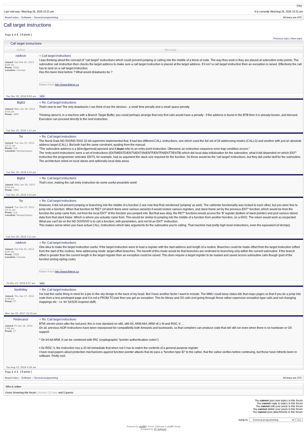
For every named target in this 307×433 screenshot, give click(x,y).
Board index (11, 17)
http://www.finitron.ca (67, 84)
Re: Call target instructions (59, 102)
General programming (46, 17)
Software (26, 17)
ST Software (160, 429)
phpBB (142, 426)
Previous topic (281, 38)
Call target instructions (27, 25)
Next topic (296, 38)
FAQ (299, 5)
